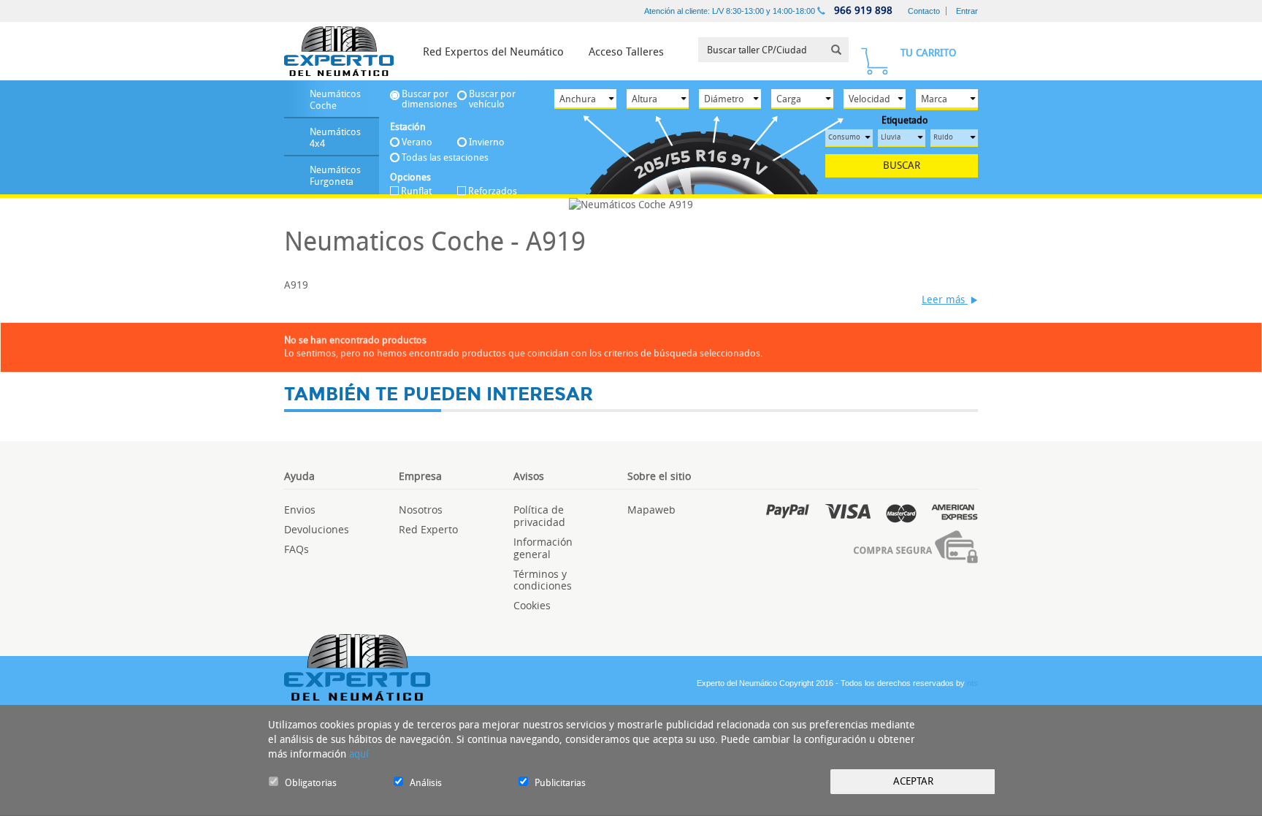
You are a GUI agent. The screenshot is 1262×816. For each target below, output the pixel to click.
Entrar (967, 11)
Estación (408, 126)
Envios (300, 509)
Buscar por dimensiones (429, 99)
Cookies (532, 605)
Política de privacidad (539, 516)
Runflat (416, 191)
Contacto (924, 11)
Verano (417, 142)
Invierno (487, 142)
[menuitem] (493, 51)
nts (972, 683)
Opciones (410, 177)
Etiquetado (905, 120)
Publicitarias (560, 782)
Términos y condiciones (542, 580)
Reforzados (492, 191)
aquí (359, 754)
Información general (543, 548)
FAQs (296, 549)
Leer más (945, 300)
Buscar (901, 165)
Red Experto (428, 529)
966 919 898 (861, 10)
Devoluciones (316, 529)
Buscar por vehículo (492, 99)
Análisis (426, 782)
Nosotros (421, 509)
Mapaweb (651, 509)
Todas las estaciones (445, 157)
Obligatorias (311, 782)
